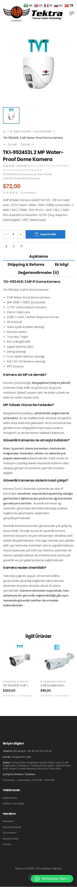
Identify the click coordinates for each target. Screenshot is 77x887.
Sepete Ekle (48, 234)
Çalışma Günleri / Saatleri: (19, 774)
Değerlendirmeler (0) (38, 272)
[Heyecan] (13, 246)
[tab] (38, 256)
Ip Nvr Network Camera (27, 178)
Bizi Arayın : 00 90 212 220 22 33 (32, 751)
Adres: (6, 762)
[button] (38, 568)
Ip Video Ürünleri (20, 131)
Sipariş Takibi (11, 838)
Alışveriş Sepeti (12, 827)
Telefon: (8, 751)
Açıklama (38, 256)
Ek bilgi (61, 264)
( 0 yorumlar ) (28, 192)
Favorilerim (9, 832)
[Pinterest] (21, 246)
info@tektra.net (21, 757)
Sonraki (28, 144)
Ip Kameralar (43, 131)
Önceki (11, 144)
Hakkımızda (10, 797)
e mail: (7, 757)
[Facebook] (6, 246)
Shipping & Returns (25, 264)
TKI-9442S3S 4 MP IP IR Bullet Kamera (26, 685)
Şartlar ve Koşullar (14, 803)
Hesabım (8, 821)
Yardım (7, 844)
